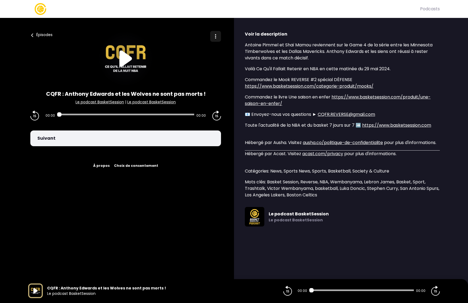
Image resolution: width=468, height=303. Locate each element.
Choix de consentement (136, 165)
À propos (101, 165)
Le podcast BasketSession (100, 102)
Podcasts (430, 9)
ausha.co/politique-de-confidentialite (343, 142)
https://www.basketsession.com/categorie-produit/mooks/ (309, 86)
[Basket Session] (224, 9)
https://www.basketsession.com (396, 125)
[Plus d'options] (215, 36)
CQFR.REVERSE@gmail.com (346, 114)
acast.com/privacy (322, 154)
